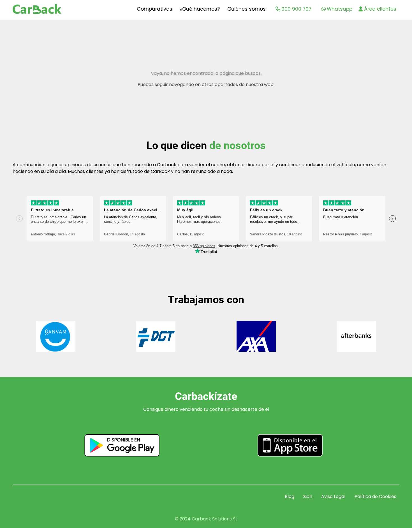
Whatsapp (339, 9)
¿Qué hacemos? (200, 9)
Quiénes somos (246, 9)
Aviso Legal (333, 496)
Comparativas (154, 9)
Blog (289, 496)
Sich (307, 496)
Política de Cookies (375, 496)
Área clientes (380, 9)
